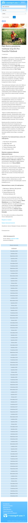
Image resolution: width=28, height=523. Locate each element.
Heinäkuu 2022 (14, 322)
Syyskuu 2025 (14, 258)
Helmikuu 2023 (14, 315)
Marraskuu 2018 (14, 364)
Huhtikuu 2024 (14, 293)
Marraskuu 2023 (14, 300)
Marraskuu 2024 (14, 275)
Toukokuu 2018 (14, 379)
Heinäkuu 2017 (14, 399)
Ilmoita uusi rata (8, 511)
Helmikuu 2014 (14, 496)
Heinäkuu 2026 (14, 251)
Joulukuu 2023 (14, 298)
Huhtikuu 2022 (14, 325)
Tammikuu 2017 (14, 411)
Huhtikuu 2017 (14, 406)
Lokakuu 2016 (14, 419)
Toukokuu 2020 (14, 350)
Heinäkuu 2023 (14, 308)
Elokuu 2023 (14, 305)
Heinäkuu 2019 (14, 357)
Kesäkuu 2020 (14, 347)
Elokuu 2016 (14, 424)
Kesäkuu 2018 (14, 377)
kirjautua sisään (14, 238)
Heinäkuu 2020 (14, 345)
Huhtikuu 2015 (14, 461)
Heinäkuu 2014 (14, 483)
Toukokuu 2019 (14, 360)
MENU (23, 2)
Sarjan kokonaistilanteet (8, 223)
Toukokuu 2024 (14, 290)
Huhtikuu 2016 (14, 434)
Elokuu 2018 (14, 372)
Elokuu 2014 (14, 481)
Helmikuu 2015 (14, 466)
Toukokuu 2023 (14, 313)
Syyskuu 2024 (14, 280)
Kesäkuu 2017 (14, 402)
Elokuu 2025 (14, 261)
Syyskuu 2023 (14, 303)
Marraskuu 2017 (14, 389)
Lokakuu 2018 (14, 367)
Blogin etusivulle (14, 245)
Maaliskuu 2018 (14, 384)
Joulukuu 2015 (14, 441)
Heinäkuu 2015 (14, 454)
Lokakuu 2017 (14, 392)
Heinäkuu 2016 (14, 426)
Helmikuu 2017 (14, 409)
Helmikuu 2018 (14, 387)
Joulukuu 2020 (14, 337)
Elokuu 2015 (14, 451)
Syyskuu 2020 (14, 340)
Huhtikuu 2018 (14, 382)
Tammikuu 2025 (14, 271)
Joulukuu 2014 (14, 471)
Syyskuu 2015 (14, 449)
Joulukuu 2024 (14, 273)
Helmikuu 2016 (14, 439)
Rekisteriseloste (7, 505)
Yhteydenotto (7, 509)
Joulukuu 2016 (14, 414)
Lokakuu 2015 (14, 446)
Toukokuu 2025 (14, 266)
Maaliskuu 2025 (14, 268)
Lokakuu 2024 (14, 278)
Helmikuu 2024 (14, 295)
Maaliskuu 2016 (14, 436)
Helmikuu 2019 (14, 362)
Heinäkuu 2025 (14, 263)
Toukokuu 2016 (14, 431)
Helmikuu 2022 (14, 327)
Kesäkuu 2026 (14, 253)
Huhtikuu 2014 (14, 491)
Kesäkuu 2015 (14, 456)
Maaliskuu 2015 (14, 463)
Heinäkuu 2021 (14, 332)
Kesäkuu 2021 (14, 335)
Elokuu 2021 (14, 330)
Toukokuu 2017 (14, 404)
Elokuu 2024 (14, 283)
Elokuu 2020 (14, 342)
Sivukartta (6, 504)
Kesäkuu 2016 (14, 429)
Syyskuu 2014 (14, 478)
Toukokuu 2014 (14, 488)
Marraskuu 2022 (14, 317)
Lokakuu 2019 (14, 355)
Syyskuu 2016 (14, 421)
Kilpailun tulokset (6, 219)
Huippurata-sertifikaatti (10, 513)
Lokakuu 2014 (14, 476)
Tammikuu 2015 (14, 468)
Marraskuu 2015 (14, 444)
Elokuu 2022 (14, 320)
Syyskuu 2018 (14, 369)
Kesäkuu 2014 (14, 486)
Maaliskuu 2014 (14, 493)
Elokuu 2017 (14, 397)
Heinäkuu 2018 (14, 374)
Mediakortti (6, 507)
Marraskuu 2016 (14, 416)
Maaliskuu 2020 (14, 352)
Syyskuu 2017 (14, 394)
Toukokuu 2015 (14, 458)
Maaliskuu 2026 (14, 256)
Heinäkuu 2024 (14, 285)
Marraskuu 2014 (14, 473)
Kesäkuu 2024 (14, 288)
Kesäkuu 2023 (14, 310)
